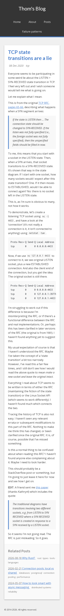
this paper (42, 487)
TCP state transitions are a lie (30, 55)
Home (17, 22)
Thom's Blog (32, 8)
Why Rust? (22, 558)
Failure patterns (32, 31)
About (32, 22)
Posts (47, 22)
